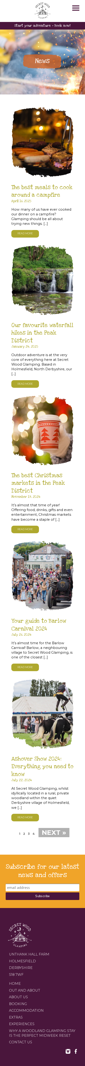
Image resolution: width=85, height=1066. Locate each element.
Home (15, 983)
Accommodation (26, 1010)
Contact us (20, 1042)
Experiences (21, 1024)
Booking (18, 1004)
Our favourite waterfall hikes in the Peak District (42, 333)
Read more (25, 233)
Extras (16, 1017)
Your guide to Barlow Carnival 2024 (38, 625)
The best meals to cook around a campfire (41, 191)
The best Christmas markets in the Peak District (38, 483)
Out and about (24, 990)
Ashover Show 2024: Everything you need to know (42, 766)
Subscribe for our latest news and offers (42, 871)
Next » (54, 832)
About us (18, 997)
